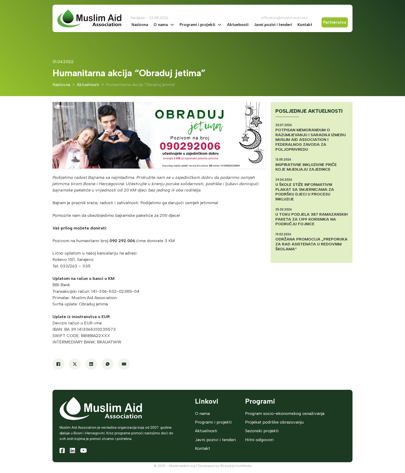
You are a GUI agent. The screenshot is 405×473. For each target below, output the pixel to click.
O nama (161, 24)
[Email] (124, 364)
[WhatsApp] (107, 364)
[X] (75, 364)
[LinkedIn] (91, 364)
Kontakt (304, 24)
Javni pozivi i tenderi (273, 24)
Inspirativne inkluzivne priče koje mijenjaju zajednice (306, 167)
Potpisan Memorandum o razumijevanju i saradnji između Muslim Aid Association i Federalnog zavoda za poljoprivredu (310, 139)
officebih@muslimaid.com (284, 17)
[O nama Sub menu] (172, 25)
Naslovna (139, 24)
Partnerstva (334, 22)
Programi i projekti (197, 24)
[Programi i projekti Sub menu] (219, 25)
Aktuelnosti (237, 24)
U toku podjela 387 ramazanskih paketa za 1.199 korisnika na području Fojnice (311, 219)
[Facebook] (58, 364)
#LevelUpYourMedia (235, 466)
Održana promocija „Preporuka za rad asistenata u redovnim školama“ (311, 244)
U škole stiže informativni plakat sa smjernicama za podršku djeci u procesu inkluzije (304, 191)
